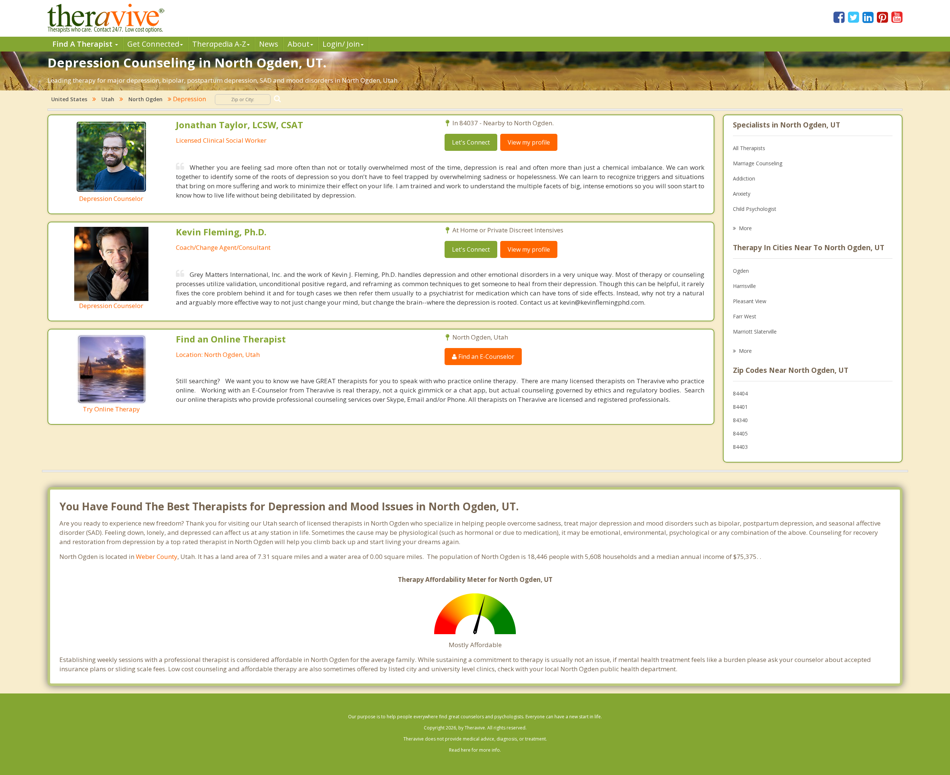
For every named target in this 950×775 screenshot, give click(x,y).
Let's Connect (471, 142)
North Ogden (145, 99)
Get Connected (153, 44)
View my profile (529, 142)
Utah (107, 99)
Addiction (744, 178)
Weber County (156, 556)
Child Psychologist (754, 208)
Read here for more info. (475, 750)
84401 (740, 406)
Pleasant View (749, 301)
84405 (740, 433)
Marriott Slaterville (755, 331)
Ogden (741, 270)
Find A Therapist (83, 44)
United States (69, 99)
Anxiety (741, 193)
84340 (740, 420)
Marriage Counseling (757, 163)
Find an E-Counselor (485, 356)
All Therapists (749, 148)
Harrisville (744, 285)
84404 (740, 393)
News (268, 44)
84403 (740, 446)
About (298, 44)
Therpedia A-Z (219, 44)
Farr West (744, 316)
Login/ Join (341, 44)
